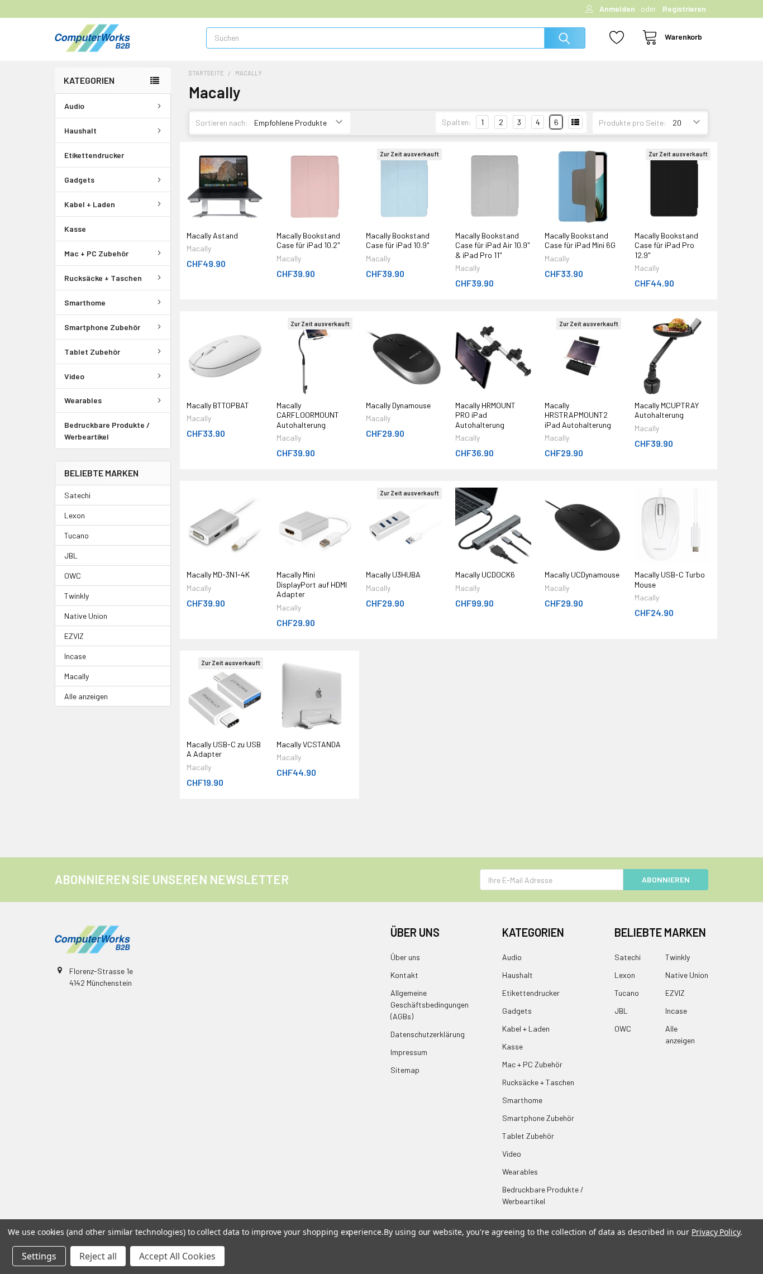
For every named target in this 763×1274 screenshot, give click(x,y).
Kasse (75, 228)
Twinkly (76, 595)
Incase (75, 656)
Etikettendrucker (94, 155)
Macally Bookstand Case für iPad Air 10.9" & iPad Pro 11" (492, 245)
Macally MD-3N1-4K (218, 574)
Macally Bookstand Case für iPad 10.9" (398, 240)
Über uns (405, 957)
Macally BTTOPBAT (218, 405)
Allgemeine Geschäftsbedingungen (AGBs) (429, 1004)
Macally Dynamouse (398, 405)
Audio (74, 106)
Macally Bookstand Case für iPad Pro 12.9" (666, 245)
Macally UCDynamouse (582, 574)
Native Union (85, 616)
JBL (71, 555)
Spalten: (456, 122)
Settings (39, 1256)
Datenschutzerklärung (427, 1034)
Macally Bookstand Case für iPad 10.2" (308, 240)
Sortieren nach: (221, 122)
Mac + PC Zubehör (96, 253)
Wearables (83, 400)
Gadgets (79, 179)
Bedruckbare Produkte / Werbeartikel (107, 430)
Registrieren (684, 8)
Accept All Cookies (177, 1256)
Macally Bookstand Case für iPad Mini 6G (580, 240)
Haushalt (80, 130)
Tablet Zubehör (92, 351)
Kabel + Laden (89, 204)
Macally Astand (212, 235)
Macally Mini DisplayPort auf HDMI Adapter (311, 584)
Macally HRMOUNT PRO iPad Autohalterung (485, 415)
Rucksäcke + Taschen (103, 278)
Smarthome (85, 302)
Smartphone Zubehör (102, 327)
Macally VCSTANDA (308, 744)
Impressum (408, 1052)
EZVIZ (74, 636)
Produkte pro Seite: (632, 122)
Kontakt (404, 975)
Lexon (74, 515)
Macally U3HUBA (393, 574)
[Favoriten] (613, 38)
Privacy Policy (716, 1232)
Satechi (77, 495)
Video (74, 376)
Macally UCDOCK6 (485, 574)
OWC (72, 575)
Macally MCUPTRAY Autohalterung (667, 410)
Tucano (76, 535)
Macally (76, 676)
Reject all (98, 1256)
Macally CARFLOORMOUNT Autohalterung (307, 415)
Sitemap (404, 1070)
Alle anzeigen (86, 696)
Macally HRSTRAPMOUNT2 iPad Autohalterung (578, 415)
